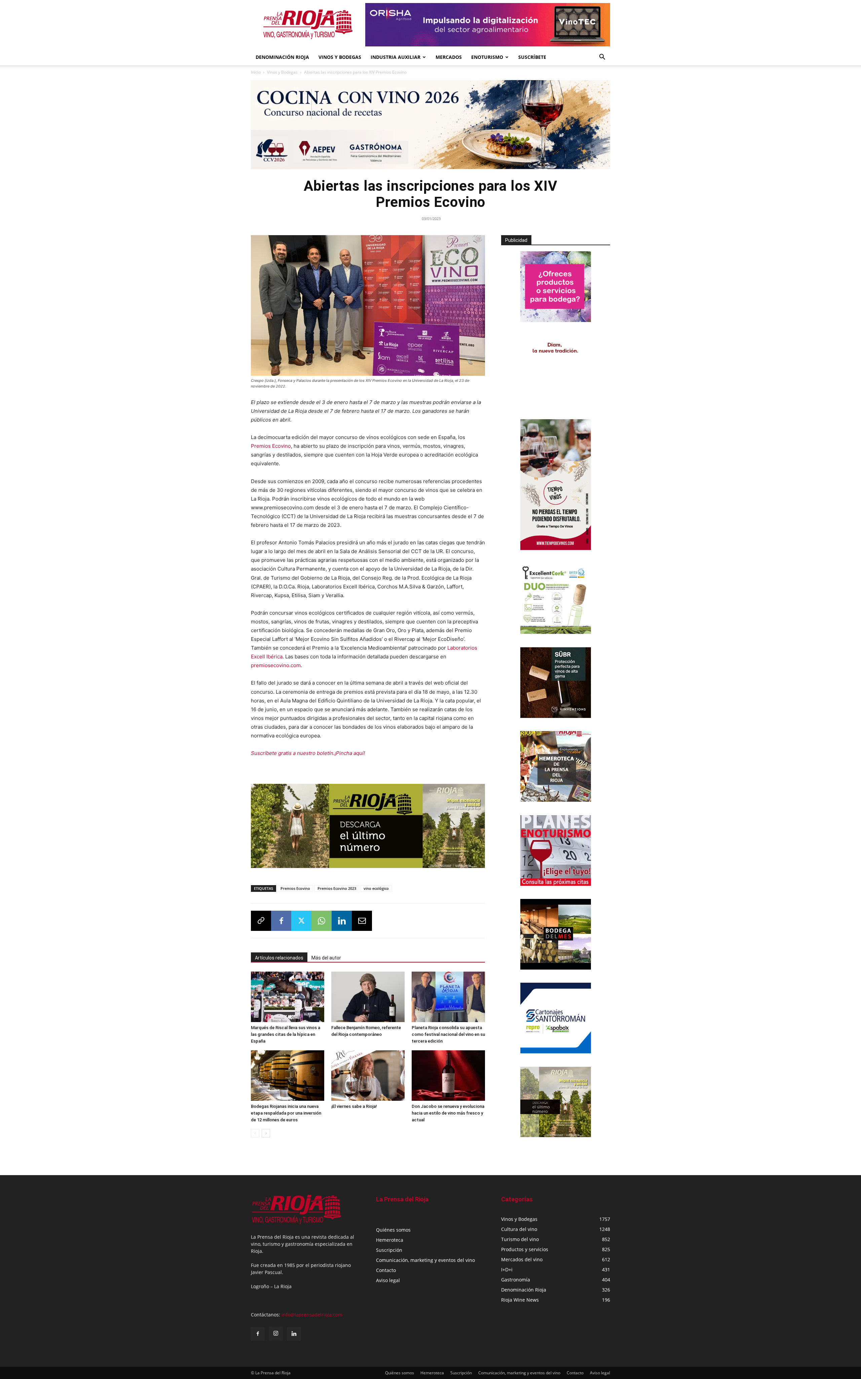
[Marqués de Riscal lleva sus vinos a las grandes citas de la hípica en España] (287, 997)
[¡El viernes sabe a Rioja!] (368, 1075)
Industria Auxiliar (395, 57)
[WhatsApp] (321, 921)
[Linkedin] (342, 921)
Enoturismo (487, 57)
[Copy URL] (261, 921)
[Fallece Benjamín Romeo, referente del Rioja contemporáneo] (368, 997)
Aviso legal (388, 1280)
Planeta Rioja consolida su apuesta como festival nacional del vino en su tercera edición (448, 1034)
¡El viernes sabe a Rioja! (354, 1106)
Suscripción (389, 1250)
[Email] (362, 921)
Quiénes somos (393, 1230)
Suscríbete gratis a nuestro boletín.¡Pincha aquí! (308, 753)
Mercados (449, 57)
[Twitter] (301, 921)
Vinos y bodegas (340, 57)
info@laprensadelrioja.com (312, 1314)
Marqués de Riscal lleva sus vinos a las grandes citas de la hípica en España (285, 1034)
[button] (602, 58)
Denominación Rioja (282, 57)
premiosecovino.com (276, 665)
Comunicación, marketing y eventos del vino (425, 1260)
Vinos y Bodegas (282, 72)
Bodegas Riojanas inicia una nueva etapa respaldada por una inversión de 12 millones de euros (286, 1113)
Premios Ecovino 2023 (336, 888)
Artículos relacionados (279, 957)
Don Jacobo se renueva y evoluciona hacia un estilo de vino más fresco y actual (448, 1113)
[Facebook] (281, 921)
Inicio (256, 72)
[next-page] (266, 1133)
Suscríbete (532, 57)
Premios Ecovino (271, 446)
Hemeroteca (389, 1240)
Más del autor (326, 957)
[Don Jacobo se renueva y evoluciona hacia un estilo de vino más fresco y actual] (448, 1075)
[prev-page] (255, 1133)
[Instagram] (276, 1333)
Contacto (386, 1270)
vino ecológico (376, 888)
